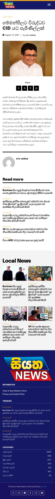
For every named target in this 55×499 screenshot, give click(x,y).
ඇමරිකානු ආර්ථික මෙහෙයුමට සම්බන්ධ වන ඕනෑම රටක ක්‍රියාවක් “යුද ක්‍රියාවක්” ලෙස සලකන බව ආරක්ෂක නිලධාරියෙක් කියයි (26, 204)
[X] (24, 88)
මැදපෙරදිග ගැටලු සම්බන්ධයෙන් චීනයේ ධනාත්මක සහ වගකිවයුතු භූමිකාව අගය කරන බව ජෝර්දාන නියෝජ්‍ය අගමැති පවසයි (26, 218)
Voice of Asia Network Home (15, 390)
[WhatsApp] (36, 88)
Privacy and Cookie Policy (14, 394)
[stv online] (9, 163)
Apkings (44, 487)
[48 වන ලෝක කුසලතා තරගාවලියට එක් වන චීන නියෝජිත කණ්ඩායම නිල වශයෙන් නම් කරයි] (40, 313)
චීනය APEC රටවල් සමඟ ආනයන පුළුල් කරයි (23, 240)
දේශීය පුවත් (7, 17)
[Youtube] (42, 493)
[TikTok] (30, 493)
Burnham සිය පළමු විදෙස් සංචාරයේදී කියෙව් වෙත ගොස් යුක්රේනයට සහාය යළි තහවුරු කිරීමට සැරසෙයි (14, 292)
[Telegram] (24, 493)
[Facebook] (18, 88)
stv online (31, 35)
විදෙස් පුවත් (7, 187)
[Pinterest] (30, 88)
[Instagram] (19, 493)
